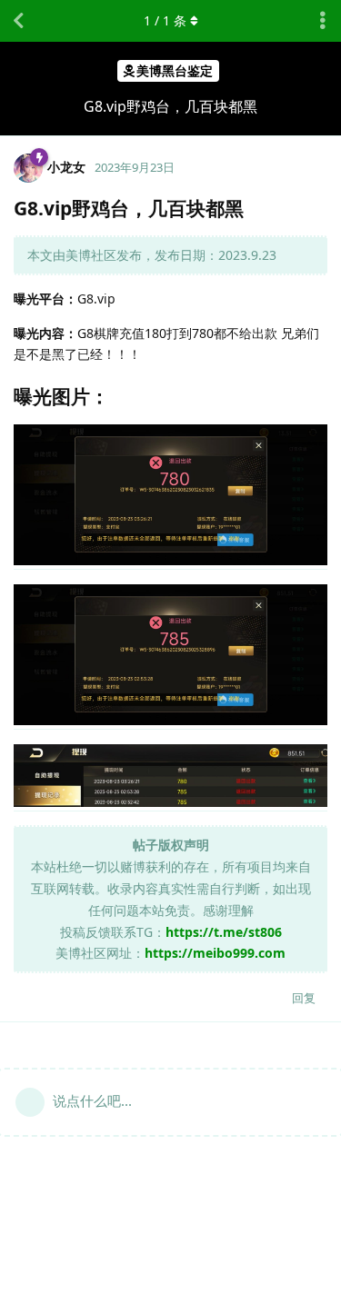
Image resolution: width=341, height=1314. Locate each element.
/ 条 (165, 20)
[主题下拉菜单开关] (323, 21)
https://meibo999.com (215, 952)
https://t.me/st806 (223, 932)
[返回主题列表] (18, 21)
